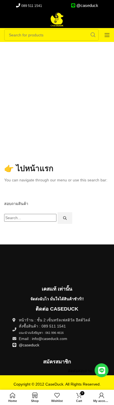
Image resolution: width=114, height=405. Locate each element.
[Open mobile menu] (107, 35)
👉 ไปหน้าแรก (28, 168)
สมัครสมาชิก (57, 361)
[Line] (101, 370)
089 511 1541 (31, 6)
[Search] (65, 218)
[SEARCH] (93, 35)
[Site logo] (57, 19)
